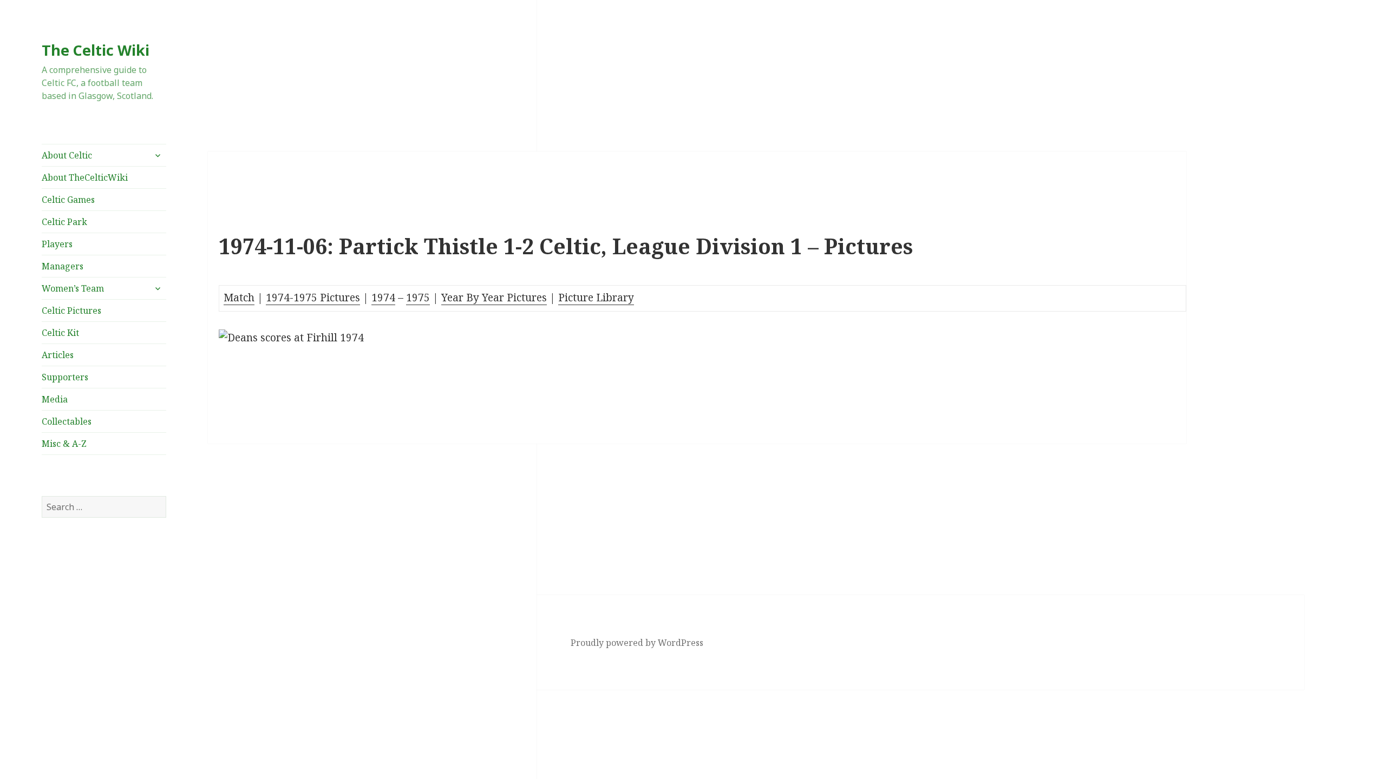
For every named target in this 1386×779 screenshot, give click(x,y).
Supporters (65, 377)
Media (55, 399)
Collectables (66, 421)
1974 (383, 298)
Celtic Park (64, 222)
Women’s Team (73, 288)
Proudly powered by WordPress (637, 643)
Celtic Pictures (71, 310)
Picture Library (596, 298)
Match (239, 298)
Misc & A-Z (64, 444)
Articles (58, 355)
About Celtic (67, 155)
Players (57, 244)
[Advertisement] (104, 635)
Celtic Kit (60, 333)
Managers (62, 266)
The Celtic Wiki (95, 50)
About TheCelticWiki (85, 177)
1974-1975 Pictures (313, 298)
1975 (418, 298)
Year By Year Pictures (494, 298)
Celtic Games (68, 200)
